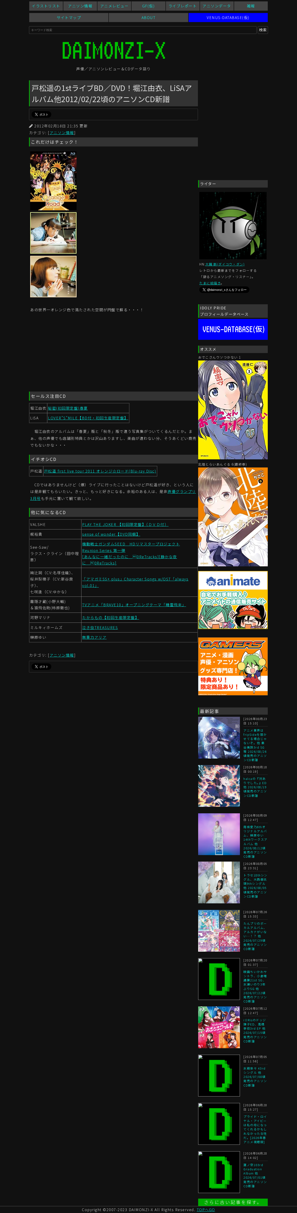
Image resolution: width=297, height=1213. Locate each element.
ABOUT (149, 17)
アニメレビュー (114, 6)
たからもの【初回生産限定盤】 (110, 617)
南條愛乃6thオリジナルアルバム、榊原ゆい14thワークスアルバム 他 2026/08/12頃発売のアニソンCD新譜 (255, 842)
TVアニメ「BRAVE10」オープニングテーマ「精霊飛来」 (134, 604)
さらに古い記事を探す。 (233, 1202)
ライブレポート (182, 6)
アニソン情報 (80, 6)
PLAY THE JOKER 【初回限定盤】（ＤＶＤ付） (125, 524)
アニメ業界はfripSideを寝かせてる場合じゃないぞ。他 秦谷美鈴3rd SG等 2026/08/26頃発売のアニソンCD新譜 (255, 745)
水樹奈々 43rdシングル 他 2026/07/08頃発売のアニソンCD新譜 (255, 1076)
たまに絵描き (210, 283)
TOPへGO (206, 1209)
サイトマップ (69, 17)
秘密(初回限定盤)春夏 (68, 408)
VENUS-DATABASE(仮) (228, 17)
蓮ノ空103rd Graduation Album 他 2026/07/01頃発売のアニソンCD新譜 (255, 1175)
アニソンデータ (217, 6)
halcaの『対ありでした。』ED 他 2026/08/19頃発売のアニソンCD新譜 (255, 787)
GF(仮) (148, 6)
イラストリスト (46, 6)
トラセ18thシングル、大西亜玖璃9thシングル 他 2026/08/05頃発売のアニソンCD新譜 (255, 885)
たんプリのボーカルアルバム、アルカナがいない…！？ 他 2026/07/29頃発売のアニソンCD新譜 (255, 936)
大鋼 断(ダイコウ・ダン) (225, 264)
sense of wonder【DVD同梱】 (111, 534)
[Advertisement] (113, 353)
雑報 (251, 6)
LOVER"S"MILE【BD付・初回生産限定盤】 (88, 418)
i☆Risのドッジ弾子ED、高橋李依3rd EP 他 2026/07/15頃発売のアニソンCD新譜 (255, 1030)
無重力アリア (94, 637)
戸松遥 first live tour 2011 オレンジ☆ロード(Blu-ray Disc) (100, 471)
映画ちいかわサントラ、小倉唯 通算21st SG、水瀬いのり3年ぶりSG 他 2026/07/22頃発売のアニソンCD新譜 (255, 986)
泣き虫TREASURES (100, 627)
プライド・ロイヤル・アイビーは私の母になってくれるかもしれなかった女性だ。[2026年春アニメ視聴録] (255, 1129)
